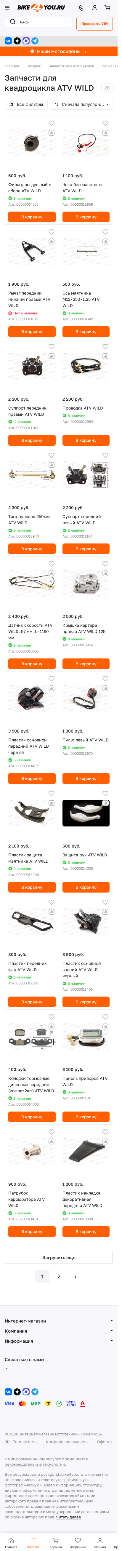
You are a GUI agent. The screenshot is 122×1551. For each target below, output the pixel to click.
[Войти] (96, 8)
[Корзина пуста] (109, 8)
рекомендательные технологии (35, 1464)
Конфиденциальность (67, 1441)
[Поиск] (11, 22)
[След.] (75, 1276)
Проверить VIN (94, 23)
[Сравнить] (51, 133)
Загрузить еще (59, 1257)
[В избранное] (51, 123)
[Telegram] (34, 40)
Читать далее (68, 1517)
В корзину (31, 216)
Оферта (104, 1441)
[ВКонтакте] (8, 40)
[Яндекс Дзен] (17, 40)
